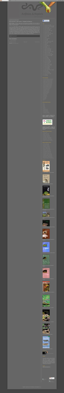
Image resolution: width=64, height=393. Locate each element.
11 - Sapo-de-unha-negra (46, 34)
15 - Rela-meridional (45, 38)
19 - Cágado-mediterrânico (46, 42)
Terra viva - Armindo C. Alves (47, 150)
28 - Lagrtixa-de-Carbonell (46, 50)
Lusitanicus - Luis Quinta (46, 146)
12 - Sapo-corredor (45, 35)
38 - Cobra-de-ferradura (46, 60)
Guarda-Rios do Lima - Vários (47, 152)
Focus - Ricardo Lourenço (46, 147)
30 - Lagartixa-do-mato (46, 52)
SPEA (44, 105)
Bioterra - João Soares (46, 134)
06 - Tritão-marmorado (46, 29)
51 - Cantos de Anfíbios (46, 72)
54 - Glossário (45, 75)
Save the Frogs (45, 96)
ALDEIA (44, 107)
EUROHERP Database (46, 92)
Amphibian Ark (45, 95)
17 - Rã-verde (45, 40)
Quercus (44, 108)
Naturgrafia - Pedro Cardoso (46, 149)
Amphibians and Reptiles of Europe (47, 83)
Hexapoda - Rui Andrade (46, 135)
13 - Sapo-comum (45, 36)
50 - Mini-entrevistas (14, 36)
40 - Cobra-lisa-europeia (46, 62)
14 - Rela (44, 37)
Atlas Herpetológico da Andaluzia (47, 85)
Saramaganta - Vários (46, 133)
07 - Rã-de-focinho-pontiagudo (47, 30)
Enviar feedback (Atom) (15, 43)
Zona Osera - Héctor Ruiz (46, 136)
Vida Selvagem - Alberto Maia (47, 151)
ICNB (44, 104)
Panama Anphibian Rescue (46, 88)
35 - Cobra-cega (45, 57)
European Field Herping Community (47, 82)
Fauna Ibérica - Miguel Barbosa (47, 137)
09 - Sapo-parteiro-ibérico (46, 32)
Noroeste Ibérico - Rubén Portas (47, 138)
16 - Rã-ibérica (45, 39)
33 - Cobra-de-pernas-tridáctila (47, 55)
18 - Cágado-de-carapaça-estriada (47, 41)
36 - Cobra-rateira (45, 58)
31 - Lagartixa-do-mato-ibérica (47, 53)
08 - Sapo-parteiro (45, 31)
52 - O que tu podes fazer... (46, 73)
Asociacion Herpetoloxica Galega (47, 84)
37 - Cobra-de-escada (46, 59)
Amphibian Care (45, 94)
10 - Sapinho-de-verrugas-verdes (47, 33)
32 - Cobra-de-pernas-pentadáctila (47, 54)
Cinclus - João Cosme (46, 143)
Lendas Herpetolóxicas (46, 91)
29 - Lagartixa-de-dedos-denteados (47, 51)
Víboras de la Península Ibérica (47, 87)
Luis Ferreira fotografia (46, 144)
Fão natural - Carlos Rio (46, 145)
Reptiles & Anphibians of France (47, 86)
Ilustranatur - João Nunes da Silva (47, 154)
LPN (43, 103)
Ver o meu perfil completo (50, 353)
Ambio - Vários (45, 132)
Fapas (44, 106)
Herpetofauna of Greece (46, 90)
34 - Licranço (45, 56)
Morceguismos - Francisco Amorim (47, 139)
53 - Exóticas (45, 74)
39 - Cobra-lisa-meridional (46, 61)
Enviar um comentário (13, 40)
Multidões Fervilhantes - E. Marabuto (48, 140)
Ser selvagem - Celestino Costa (47, 153)
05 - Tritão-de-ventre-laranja (46, 28)
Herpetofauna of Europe (46, 89)
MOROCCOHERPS (45, 93)
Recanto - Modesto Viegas (46, 148)
